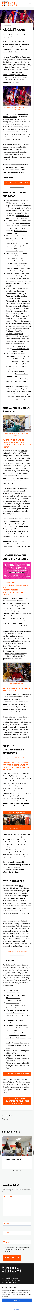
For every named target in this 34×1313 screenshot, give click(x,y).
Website (6, 1242)
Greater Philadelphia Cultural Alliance (15, 35)
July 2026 (7, 1117)
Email (6, 1233)
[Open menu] (30, 3)
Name (6, 1224)
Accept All (17, 1300)
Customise (17, 1305)
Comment (7, 1197)
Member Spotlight (13, 1159)
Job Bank (22, 965)
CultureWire (8, 26)
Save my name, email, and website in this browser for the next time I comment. (17, 1249)
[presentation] (17, 1146)
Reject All (17, 1309)
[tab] (13, 1170)
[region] (17, 1298)
